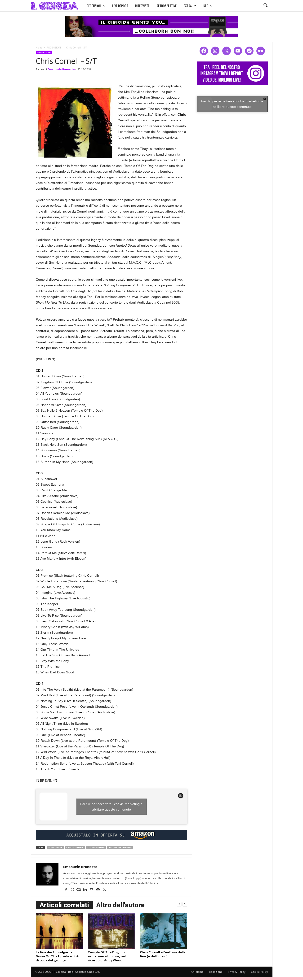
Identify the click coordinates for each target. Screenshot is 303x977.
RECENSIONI (94, 5)
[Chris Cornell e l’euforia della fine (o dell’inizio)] (163, 931)
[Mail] (92, 890)
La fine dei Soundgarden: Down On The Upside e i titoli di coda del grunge (59, 956)
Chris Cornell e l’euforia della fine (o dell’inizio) (163, 954)
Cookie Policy (259, 971)
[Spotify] (98, 890)
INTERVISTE (142, 5)
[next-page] (185, 904)
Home (39, 47)
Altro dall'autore (120, 905)
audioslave (55, 847)
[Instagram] (73, 890)
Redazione (216, 971)
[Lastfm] (79, 890)
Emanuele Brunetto (61, 69)
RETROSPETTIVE (166, 5)
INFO (205, 5)
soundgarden (96, 847)
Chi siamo (197, 971)
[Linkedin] (85, 890)
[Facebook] (66, 890)
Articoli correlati (64, 905)
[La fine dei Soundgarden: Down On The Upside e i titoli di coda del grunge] (59, 931)
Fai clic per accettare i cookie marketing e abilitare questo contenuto (111, 806)
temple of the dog (120, 847)
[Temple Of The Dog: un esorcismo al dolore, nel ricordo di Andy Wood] (111, 931)
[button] (265, 5)
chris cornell (74, 847)
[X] (104, 890)
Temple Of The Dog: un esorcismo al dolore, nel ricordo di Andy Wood (107, 956)
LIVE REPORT (120, 5)
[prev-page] (179, 904)
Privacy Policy (236, 971)
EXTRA (188, 5)
